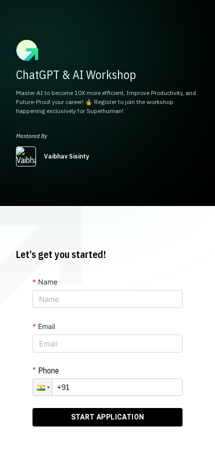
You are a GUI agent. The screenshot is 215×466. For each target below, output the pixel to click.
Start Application (107, 417)
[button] (42, 387)
